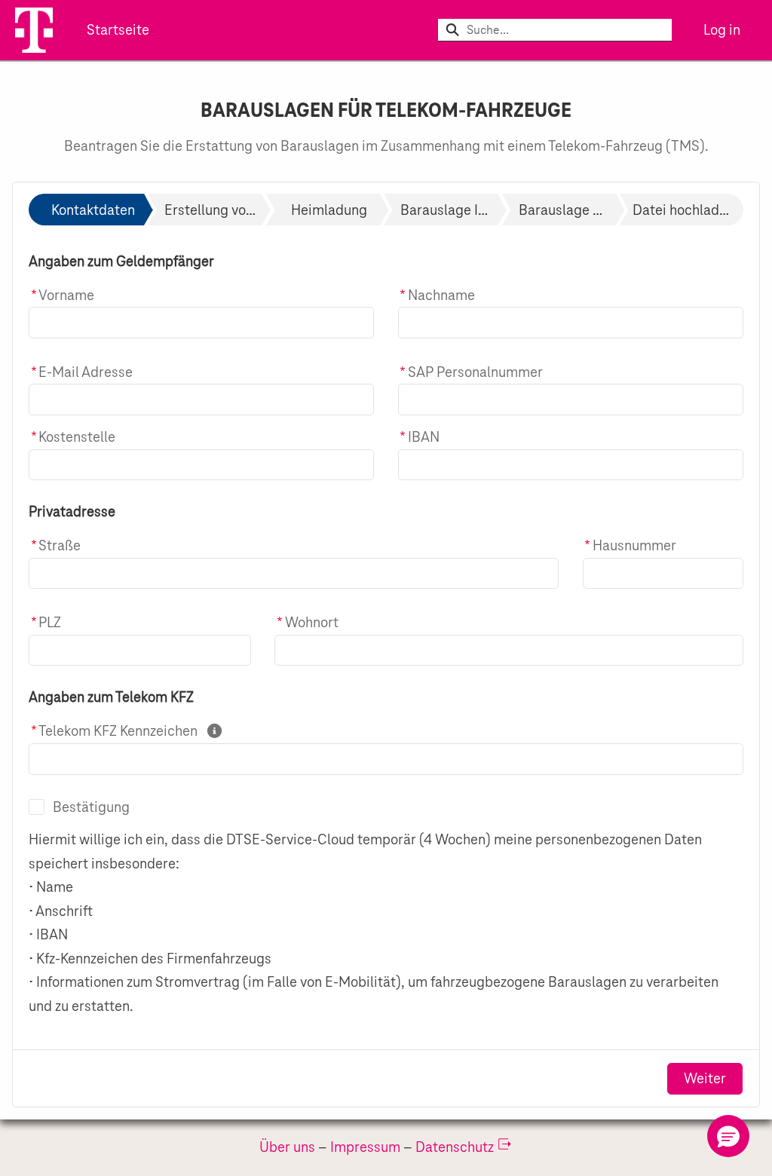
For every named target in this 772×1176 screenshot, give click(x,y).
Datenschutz (454, 1147)
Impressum (365, 1147)
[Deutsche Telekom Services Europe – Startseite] (34, 30)
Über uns (287, 1147)
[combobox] (569, 30)
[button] (728, 1136)
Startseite (118, 29)
